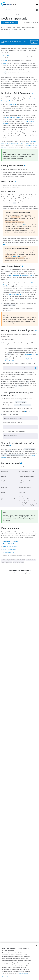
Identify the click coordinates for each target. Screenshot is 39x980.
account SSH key (23, 225)
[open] (2, 10)
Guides (23, 14)
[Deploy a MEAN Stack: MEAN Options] (15, 181)
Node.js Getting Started (9, 549)
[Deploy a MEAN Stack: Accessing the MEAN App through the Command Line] (15, 395)
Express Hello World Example (11, 544)
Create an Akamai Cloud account (10, 41)
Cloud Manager (12, 104)
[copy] (36, 368)
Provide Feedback (19, 578)
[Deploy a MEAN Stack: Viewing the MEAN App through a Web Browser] (10, 445)
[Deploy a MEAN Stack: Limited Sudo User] (16, 191)
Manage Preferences (7, 977)
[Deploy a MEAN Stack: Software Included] (21, 462)
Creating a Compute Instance (13, 117)
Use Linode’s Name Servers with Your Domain (21, 275)
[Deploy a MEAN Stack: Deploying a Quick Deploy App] (32, 93)
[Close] (37, 945)
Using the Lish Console (31, 354)
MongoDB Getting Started (10, 541)
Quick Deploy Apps (15, 14)
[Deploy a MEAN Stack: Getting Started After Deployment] (35, 330)
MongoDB (6, 56)
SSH (25, 411)
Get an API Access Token (15, 295)
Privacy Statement (23, 973)
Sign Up (34, 42)
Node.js (5, 72)
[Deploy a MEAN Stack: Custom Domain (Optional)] (22, 266)
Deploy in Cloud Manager (10, 22)
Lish (4, 244)
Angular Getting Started (10, 546)
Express (5, 60)
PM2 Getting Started (8, 552)
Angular (5, 63)
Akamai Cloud (4, 14)
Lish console (15, 256)
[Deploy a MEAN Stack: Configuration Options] (24, 165)
